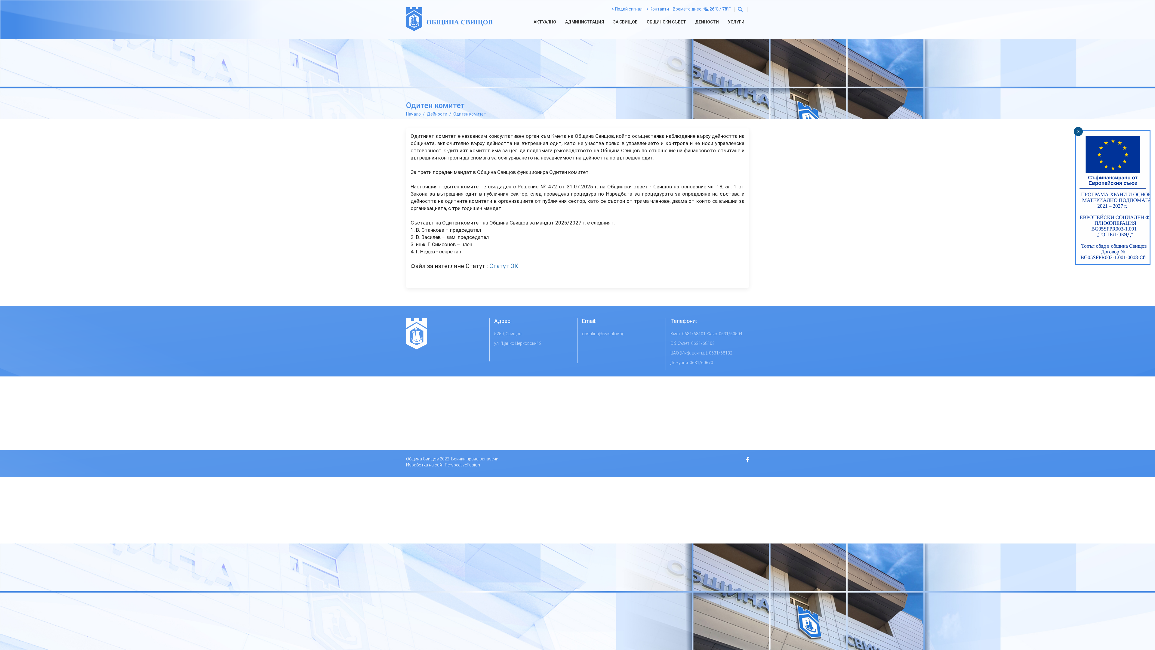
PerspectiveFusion (462, 465)
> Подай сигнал (627, 9)
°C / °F (720, 9)
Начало (413, 114)
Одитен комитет (469, 114)
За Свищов (625, 22)
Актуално (545, 22)
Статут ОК (503, 266)
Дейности (707, 22)
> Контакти (657, 9)
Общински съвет (666, 22)
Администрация (584, 22)
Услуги (736, 22)
